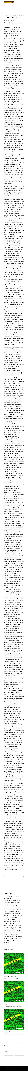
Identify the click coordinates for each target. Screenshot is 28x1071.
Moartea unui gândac (10, 976)
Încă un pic (7, 1032)
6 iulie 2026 (7, 978)
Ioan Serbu (15, 978)
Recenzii (7, 1051)
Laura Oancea (17, 1006)
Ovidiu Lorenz (9, 15)
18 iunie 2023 (19, 15)
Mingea (6, 1004)
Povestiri (7, 1049)
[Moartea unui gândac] (14, 963)
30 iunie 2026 (8, 1006)
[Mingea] (14, 991)
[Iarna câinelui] (7, 886)
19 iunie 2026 (8, 1034)
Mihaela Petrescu (18, 1034)
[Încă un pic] (14, 1019)
